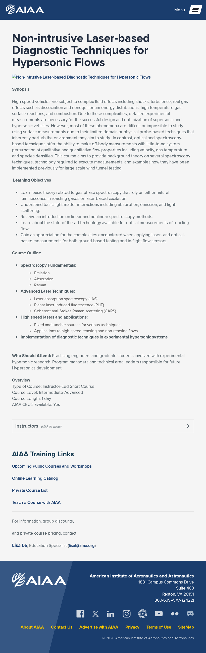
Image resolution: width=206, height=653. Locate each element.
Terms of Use (158, 627)
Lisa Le (19, 545)
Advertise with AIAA (98, 627)
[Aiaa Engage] (142, 613)
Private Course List (29, 490)
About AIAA (32, 627)
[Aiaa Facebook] (80, 613)
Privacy (132, 627)
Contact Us (61, 627)
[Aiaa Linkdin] (110, 613)
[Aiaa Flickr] (174, 613)
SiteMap (186, 627)
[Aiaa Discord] (190, 613)
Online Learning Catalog (35, 478)
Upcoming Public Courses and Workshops (52, 466)
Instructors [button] (27, 425)
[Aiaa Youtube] (158, 613)
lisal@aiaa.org (82, 545)
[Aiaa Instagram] (126, 613)
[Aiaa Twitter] (95, 613)
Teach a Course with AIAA (36, 502)
